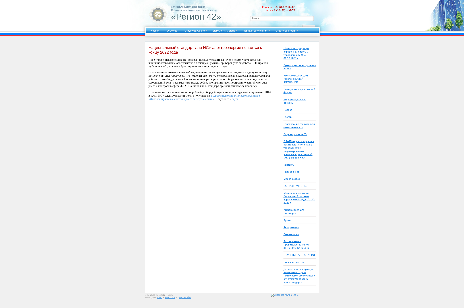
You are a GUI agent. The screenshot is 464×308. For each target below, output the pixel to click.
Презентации (291, 234)
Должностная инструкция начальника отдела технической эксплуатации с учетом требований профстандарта (299, 276)
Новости (288, 109)
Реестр (287, 116)
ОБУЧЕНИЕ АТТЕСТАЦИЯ (299, 254)
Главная (155, 30)
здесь (235, 99)
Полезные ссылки (293, 262)
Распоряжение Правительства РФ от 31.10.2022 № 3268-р (296, 244)
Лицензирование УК (295, 134)
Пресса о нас (291, 171)
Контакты (288, 164)
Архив (287, 220)
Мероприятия (291, 178)
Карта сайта (185, 297)
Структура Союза (195, 30)
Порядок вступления (255, 30)
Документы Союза (224, 30)
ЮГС (159, 297)
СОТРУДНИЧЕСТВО (295, 185)
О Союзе (172, 30)
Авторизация (291, 227)
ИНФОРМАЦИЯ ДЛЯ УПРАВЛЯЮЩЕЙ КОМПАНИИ (295, 79)
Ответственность (285, 30)
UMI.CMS (170, 297)
